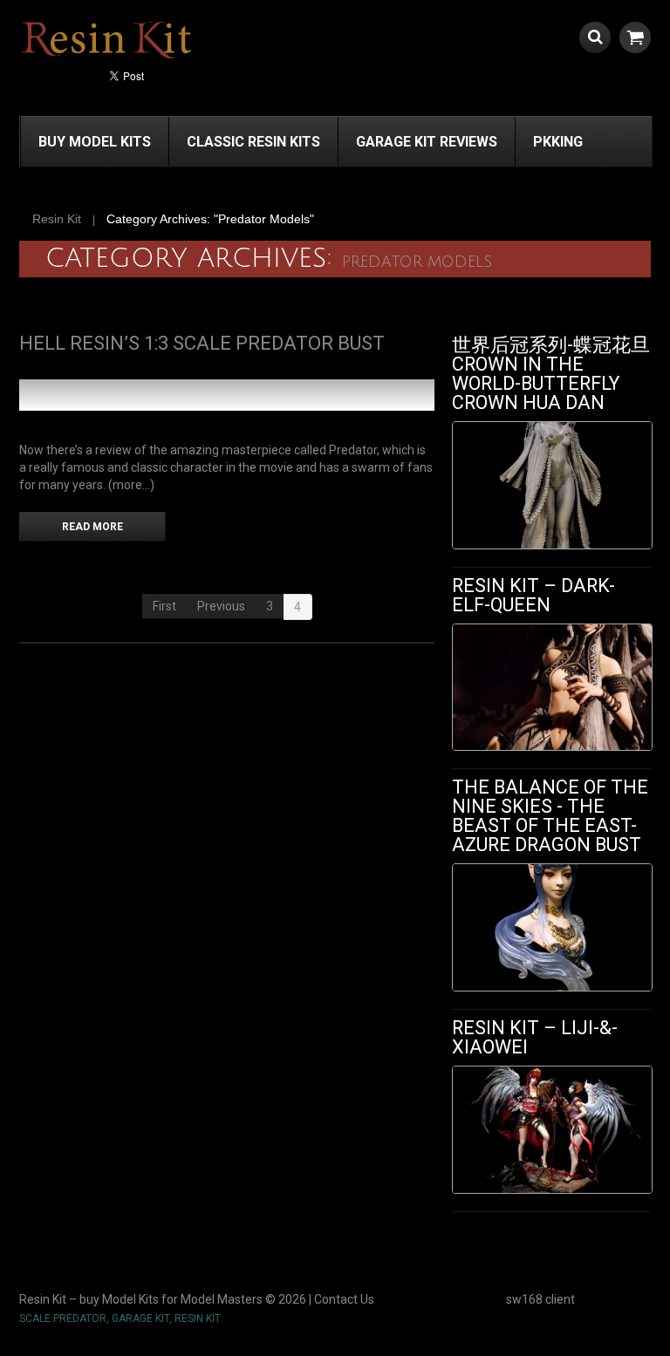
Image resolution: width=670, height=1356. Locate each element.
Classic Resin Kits (253, 141)
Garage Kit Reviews (426, 141)
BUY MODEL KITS (94, 141)
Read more (92, 527)
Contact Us (344, 1299)
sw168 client (540, 1299)
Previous (221, 606)
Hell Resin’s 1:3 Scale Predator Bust (202, 343)
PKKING (558, 141)
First (164, 606)
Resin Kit (56, 219)
